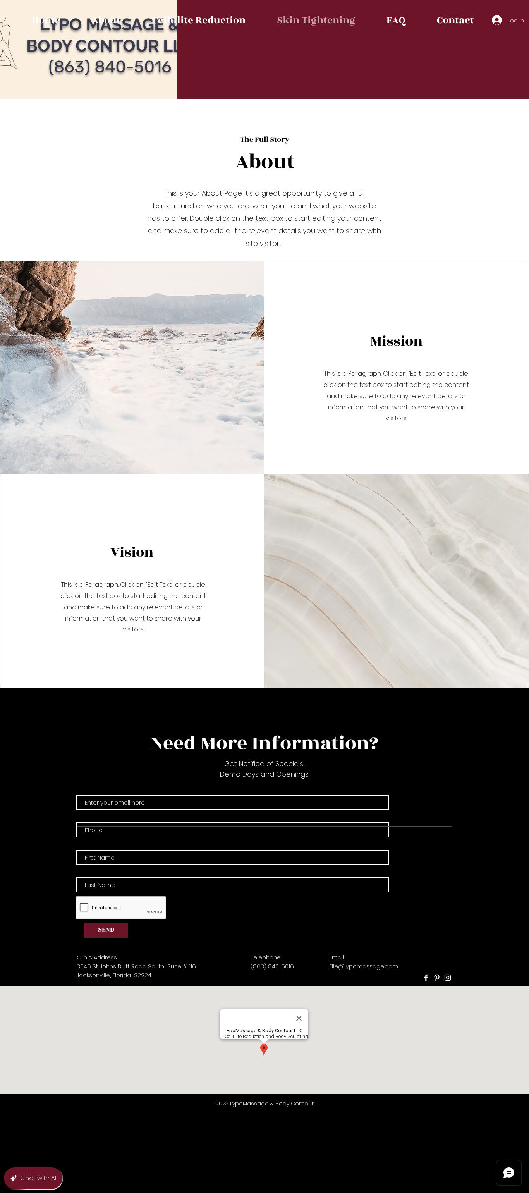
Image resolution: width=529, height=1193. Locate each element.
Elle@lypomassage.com (363, 966)
